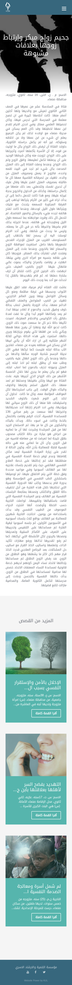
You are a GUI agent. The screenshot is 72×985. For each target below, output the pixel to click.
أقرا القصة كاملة (46, 713)
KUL (45, 981)
